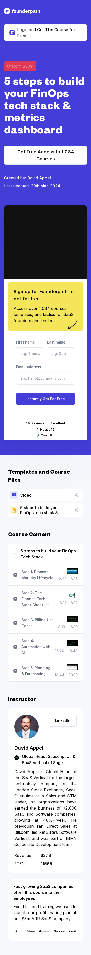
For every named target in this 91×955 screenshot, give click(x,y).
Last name (56, 342)
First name (25, 342)
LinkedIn (62, 720)
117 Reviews (35, 423)
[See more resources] (22, 11)
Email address (28, 367)
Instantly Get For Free (45, 399)
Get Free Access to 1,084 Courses (45, 155)
